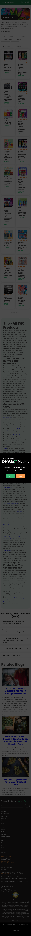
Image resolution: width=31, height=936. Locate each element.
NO (20, 476)
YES (10, 476)
